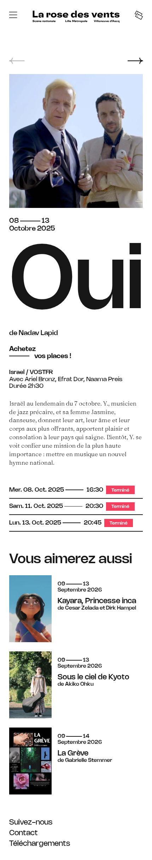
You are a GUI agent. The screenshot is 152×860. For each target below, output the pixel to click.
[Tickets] (139, 16)
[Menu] (13, 16)
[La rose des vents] (76, 17)
